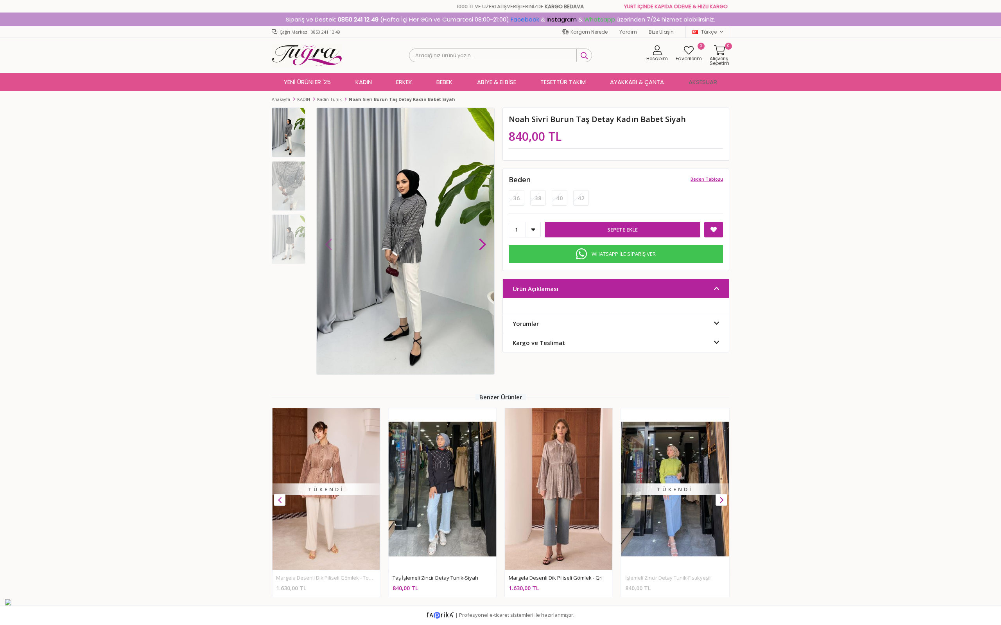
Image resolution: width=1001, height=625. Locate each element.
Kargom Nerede (589, 32)
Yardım (628, 32)
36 (516, 198)
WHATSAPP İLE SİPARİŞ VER (624, 253)
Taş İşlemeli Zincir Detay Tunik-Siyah (435, 577)
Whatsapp (599, 19)
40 (559, 198)
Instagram (562, 19)
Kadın (363, 82)
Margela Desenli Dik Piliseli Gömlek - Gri (556, 577)
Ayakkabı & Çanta (637, 82)
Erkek (404, 82)
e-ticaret (499, 614)
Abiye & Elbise (496, 82)
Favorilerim (689, 53)
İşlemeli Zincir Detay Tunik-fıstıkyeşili (668, 577)
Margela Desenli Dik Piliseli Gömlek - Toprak (328, 577)
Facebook (525, 19)
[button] (482, 240)
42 (581, 198)
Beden (520, 179)
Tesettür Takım (563, 82)
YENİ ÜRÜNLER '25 (307, 82)
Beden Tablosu (707, 179)
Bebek (444, 82)
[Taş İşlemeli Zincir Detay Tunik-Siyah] (443, 489)
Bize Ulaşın (661, 32)
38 (538, 198)
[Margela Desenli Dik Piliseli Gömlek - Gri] (559, 489)
